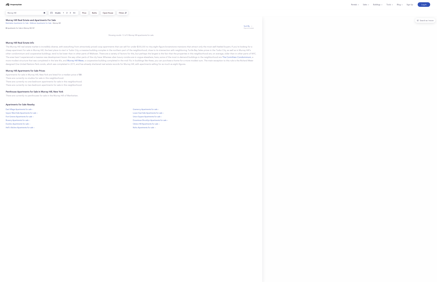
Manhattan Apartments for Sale (17, 23)
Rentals (354, 4)
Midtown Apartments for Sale (40, 23)
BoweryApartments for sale (17, 120)
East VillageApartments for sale (19, 109)
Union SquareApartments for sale (146, 116)
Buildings (376, 4)
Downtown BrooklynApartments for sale (149, 120)
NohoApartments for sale (143, 127)
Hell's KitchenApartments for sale (19, 127)
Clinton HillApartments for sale (145, 124)
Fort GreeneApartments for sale (19, 116)
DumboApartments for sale (17, 124)
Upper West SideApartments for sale (21, 113)
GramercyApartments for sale (145, 109)
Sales (365, 4)
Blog (399, 4)
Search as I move (427, 20)
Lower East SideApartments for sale (147, 113)
